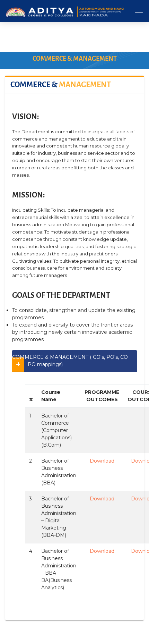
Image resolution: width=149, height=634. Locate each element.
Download (102, 461)
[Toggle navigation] (137, 10)
